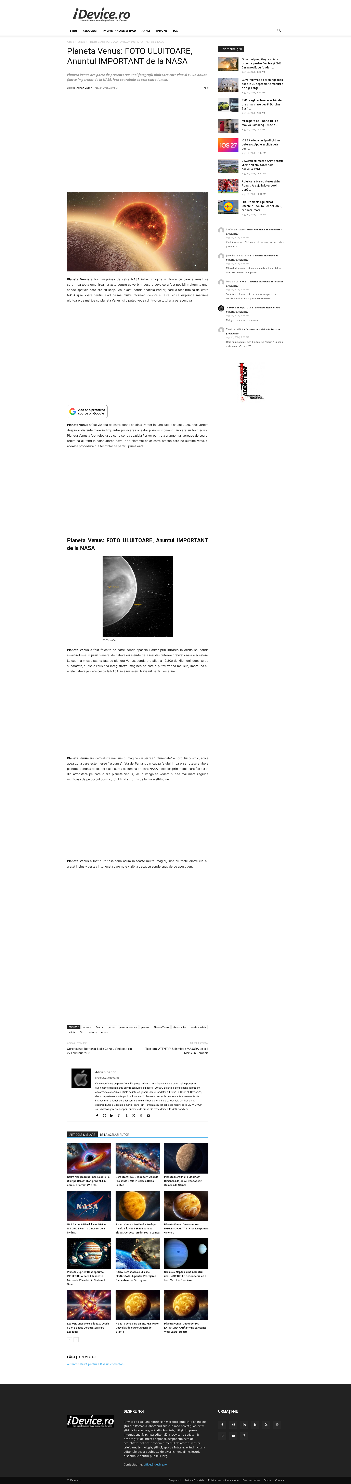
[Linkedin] (113, 1115)
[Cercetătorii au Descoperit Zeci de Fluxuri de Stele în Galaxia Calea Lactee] (138, 1158)
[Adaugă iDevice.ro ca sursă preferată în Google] (137, 411)
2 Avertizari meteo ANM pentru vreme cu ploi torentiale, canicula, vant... (262, 165)
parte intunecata (128, 1027)
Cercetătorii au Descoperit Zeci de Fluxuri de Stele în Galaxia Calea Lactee (137, 1181)
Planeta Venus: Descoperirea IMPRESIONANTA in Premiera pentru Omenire (186, 1228)
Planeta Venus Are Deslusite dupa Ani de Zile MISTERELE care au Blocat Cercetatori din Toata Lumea (137, 1228)
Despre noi (175, 1480)
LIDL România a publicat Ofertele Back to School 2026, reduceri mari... (262, 206)
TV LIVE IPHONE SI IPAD (119, 31)
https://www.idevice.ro (107, 1077)
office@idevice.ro (155, 1464)
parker (111, 1027)
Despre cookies (251, 1480)
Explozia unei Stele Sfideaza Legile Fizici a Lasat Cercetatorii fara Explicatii (88, 1327)
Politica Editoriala (194, 1480)
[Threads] (244, 1436)
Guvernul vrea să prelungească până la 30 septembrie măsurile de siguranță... (262, 84)
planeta (145, 1027)
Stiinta (81, 41)
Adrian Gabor (84, 87)
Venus (104, 1032)
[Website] (142, 1115)
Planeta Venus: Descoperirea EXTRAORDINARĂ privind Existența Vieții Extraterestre (185, 1327)
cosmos (87, 1027)
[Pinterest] (120, 1115)
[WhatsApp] (222, 1436)
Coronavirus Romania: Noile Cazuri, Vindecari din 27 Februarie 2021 (99, 1051)
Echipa (267, 1480)
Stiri (82, 1032)
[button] (279, 31)
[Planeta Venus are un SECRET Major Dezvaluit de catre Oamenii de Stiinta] (138, 1305)
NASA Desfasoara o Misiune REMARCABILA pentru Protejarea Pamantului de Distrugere (136, 1276)
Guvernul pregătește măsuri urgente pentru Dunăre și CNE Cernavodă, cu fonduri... (261, 63)
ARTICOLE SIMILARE (82, 1134)
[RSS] (255, 1425)
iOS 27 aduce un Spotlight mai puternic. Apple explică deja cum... (261, 144)
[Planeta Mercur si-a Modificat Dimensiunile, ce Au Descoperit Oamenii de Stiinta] (186, 1158)
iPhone (161, 31)
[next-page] (76, 1339)
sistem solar (179, 1027)
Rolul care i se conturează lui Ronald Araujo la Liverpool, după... (261, 185)
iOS (175, 31)
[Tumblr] (128, 1115)
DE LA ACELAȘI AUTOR (114, 1134)
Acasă (70, 41)
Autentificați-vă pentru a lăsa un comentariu (96, 1364)
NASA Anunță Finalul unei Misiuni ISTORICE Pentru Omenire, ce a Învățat (86, 1228)
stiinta (72, 1032)
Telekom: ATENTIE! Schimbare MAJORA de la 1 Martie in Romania (176, 1051)
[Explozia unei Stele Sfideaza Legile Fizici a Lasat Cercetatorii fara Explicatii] (89, 1305)
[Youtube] (149, 1115)
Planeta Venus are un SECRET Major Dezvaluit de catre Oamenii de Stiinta (137, 1327)
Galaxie (99, 1027)
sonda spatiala (198, 1027)
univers (92, 1032)
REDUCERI (90, 31)
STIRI (73, 31)
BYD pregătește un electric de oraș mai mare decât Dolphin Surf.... (262, 104)
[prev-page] (69, 1339)
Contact (279, 1480)
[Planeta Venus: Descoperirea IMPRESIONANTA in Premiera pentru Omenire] (186, 1206)
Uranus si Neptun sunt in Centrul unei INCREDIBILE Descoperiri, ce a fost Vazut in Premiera (185, 1276)
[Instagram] (106, 1115)
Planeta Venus (161, 1027)
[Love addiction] (251, 402)
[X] (135, 1115)
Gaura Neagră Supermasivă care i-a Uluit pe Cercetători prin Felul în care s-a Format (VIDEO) (88, 1181)
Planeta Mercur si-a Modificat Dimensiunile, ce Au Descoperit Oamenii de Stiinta (183, 1181)
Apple (146, 31)
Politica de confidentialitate (223, 1480)
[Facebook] (98, 1115)
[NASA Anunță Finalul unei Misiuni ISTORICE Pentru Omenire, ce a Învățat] (89, 1206)
